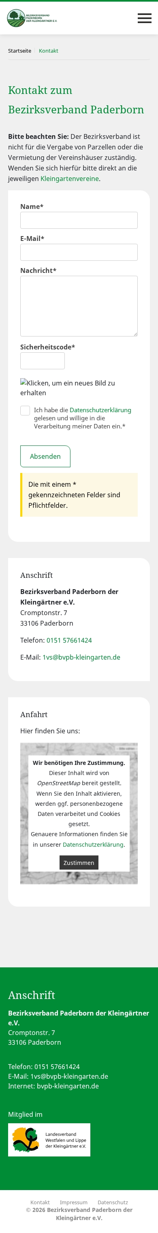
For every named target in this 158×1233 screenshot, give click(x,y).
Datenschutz (113, 1202)
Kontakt (40, 1202)
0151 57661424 (69, 640)
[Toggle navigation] (145, 18)
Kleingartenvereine (70, 178)
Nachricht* (38, 270)
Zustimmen (79, 862)
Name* (32, 206)
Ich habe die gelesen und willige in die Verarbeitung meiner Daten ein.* (82, 418)
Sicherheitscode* (47, 347)
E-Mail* (32, 238)
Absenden (45, 456)
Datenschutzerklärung (100, 410)
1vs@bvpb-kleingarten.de (81, 657)
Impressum (74, 1202)
